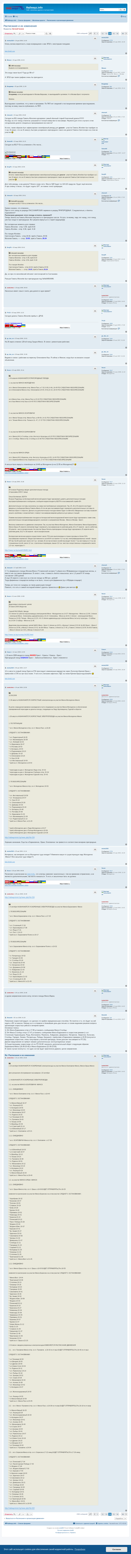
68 (110, 115)
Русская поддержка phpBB (65, 1530)
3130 (111, 71)
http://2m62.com (10, 51)
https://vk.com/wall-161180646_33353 (16, 473)
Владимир (105, 84)
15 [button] (113, 33)
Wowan (104, 68)
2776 (111, 40)
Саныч (104, 649)
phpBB (61, 1528)
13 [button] (106, 33)
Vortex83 (104, 148)
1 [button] (97, 33)
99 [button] (123, 33)
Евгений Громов (18, 29)
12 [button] (102, 33)
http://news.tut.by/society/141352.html (19, 635)
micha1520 (105, 37)
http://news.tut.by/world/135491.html (18, 550)
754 (111, 151)
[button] (90, 33)
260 (111, 86)
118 (111, 1017)
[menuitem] (15, 16)
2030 (111, 300)
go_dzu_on (105, 336)
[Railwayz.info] (15, 8)
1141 (111, 177)
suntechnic (105, 295)
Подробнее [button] (80, 1549)
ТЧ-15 (103, 320)
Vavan (103, 367)
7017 (111, 370)
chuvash (104, 112)
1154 (111, 338)
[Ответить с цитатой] (95, 38)
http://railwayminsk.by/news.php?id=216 (20, 837)
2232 (111, 652)
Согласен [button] (116, 1549)
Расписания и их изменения (20, 26)
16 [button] (117, 33)
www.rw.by (31, 874)
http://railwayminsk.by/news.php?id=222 (20, 1508)
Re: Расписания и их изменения (20, 1055)
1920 (111, 323)
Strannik (104, 1015)
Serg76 (104, 174)
